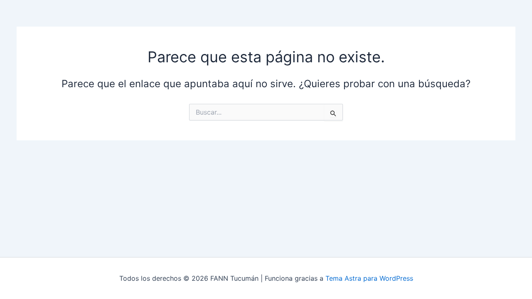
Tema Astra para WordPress (369, 278)
